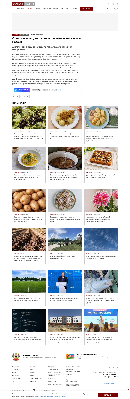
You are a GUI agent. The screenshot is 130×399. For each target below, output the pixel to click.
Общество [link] (52, 253)
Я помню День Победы (73, 366)
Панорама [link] (17, 131)
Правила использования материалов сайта (73, 380)
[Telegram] (24, 96)
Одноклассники (113, 4)
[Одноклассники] (20, 96)
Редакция (69, 374)
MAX (59, 90)
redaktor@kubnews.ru (109, 377)
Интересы (33, 381)
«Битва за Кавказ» (53, 369)
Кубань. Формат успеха (55, 384)
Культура (33, 366)
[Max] (28, 96)
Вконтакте (109, 4)
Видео (32, 372)
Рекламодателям (71, 377)
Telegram (117, 4)
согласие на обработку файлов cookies (53, 396)
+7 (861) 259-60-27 (110, 374)
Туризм (75, 8)
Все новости (20, 8)
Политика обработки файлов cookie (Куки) (72, 385)
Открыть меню (12, 9)
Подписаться (23, 90)
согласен (107, 395)
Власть (38, 8)
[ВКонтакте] (17, 96)
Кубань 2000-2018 (53, 381)
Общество (30, 8)
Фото (31, 369)
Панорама (51, 366)
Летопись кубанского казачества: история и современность (54, 374)
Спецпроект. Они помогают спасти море (73, 370)
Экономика (47, 8)
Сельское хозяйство (36, 378)
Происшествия (58, 8)
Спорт (68, 8)
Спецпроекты (86, 8)
